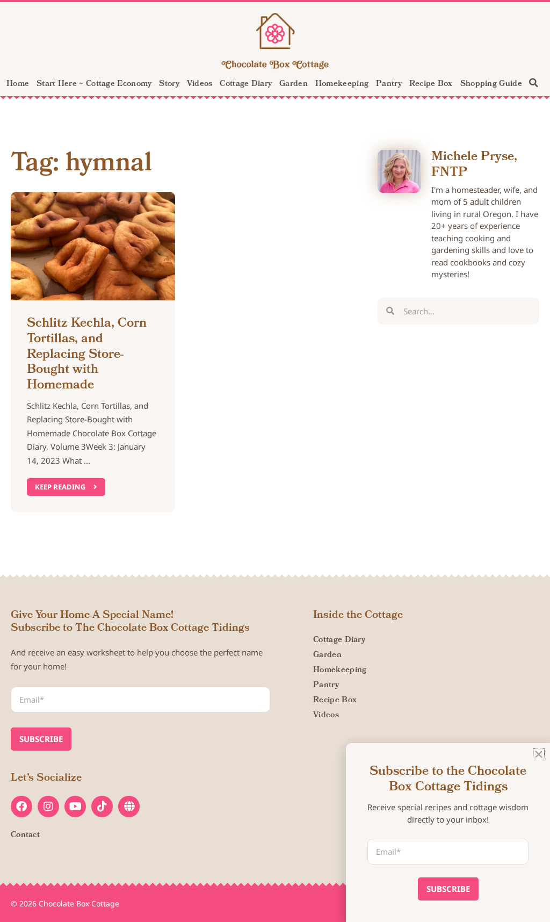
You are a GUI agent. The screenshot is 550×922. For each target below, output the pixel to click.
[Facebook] (21, 806)
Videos (200, 84)
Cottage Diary (246, 84)
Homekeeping (341, 84)
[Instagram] (48, 806)
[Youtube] (75, 806)
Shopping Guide (491, 84)
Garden (293, 84)
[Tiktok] (102, 806)
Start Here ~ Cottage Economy (94, 84)
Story (169, 84)
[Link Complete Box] (93, 352)
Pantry (389, 84)
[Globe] (129, 806)
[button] (534, 83)
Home (17, 84)
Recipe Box (431, 84)
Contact (25, 835)
